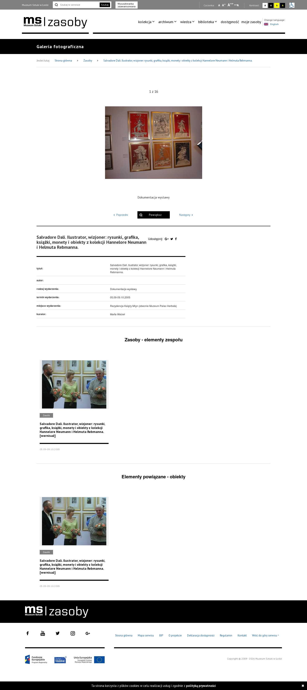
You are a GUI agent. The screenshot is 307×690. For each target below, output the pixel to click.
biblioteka (206, 21)
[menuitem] (147, 22)
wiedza (185, 21)
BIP (161, 635)
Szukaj (105, 4)
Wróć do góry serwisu (265, 636)
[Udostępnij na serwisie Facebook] (176, 239)
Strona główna (64, 60)
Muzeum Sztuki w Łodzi (35, 4)
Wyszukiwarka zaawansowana (127, 5)
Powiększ (155, 215)
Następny (184, 215)
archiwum (165, 21)
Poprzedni (122, 215)
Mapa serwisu (146, 635)
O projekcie (175, 635)
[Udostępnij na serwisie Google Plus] (167, 239)
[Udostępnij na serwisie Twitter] (172, 239)
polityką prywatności (201, 686)
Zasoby (88, 60)
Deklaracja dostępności (200, 635)
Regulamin (226, 635)
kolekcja (144, 21)
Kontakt (242, 635)
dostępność (230, 21)
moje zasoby (251, 21)
